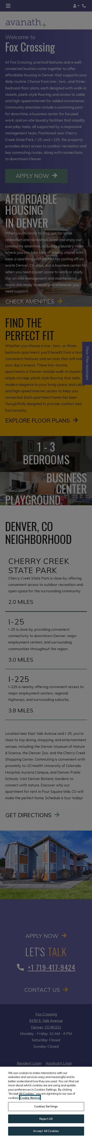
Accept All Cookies (46, 1131)
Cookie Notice (30, 1098)
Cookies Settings (46, 1106)
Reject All (45, 1118)
